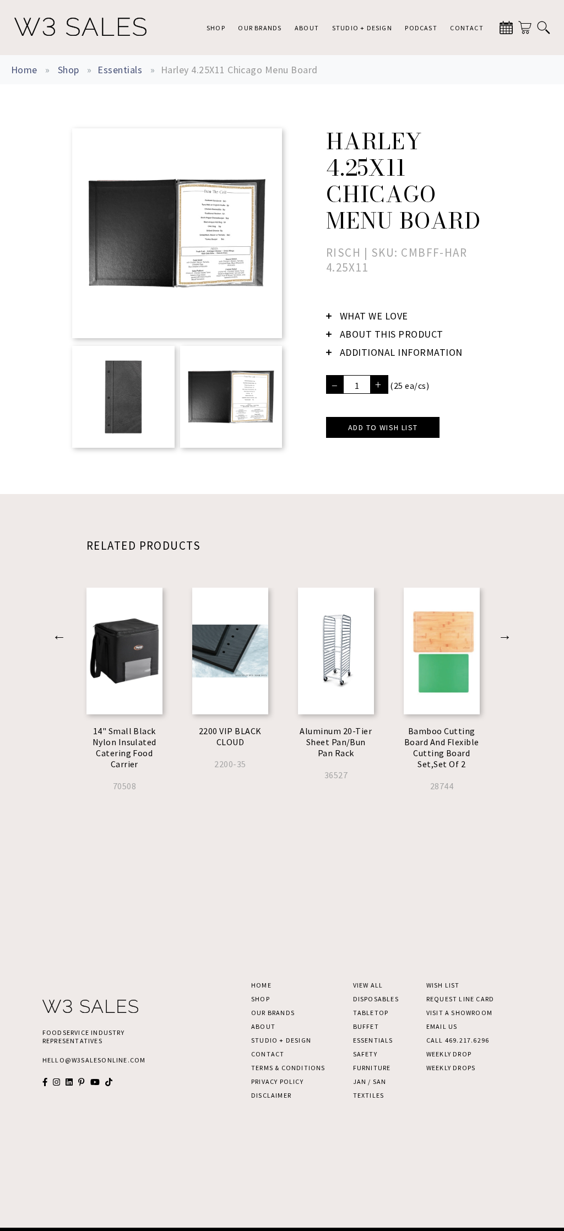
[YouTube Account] (95, 1082)
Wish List (443, 985)
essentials (119, 69)
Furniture (372, 1068)
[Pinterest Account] (81, 1082)
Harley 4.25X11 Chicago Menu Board (239, 69)
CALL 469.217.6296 (457, 1040)
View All (368, 985)
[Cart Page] (525, 27)
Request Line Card (460, 999)
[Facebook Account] (44, 1082)
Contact (466, 28)
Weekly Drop (448, 1054)
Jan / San (370, 1081)
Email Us (442, 1026)
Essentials (373, 1040)
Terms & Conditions (288, 1068)
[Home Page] (80, 27)
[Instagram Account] (56, 1082)
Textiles (368, 1095)
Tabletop (371, 1012)
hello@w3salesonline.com (94, 1060)
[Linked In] (69, 1082)
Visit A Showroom (459, 1012)
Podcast (421, 28)
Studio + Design (362, 28)
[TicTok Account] (108, 1082)
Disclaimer (271, 1095)
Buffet (366, 1026)
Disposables (376, 999)
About (307, 28)
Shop (216, 28)
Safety (365, 1054)
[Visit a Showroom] (506, 27)
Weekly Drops (450, 1068)
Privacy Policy (277, 1081)
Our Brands (259, 28)
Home (24, 69)
